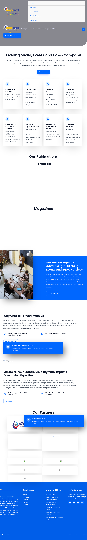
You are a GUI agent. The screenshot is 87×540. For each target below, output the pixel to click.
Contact (25, 505)
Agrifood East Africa (52, 497)
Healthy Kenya (50, 495)
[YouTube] (78, 502)
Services (25, 500)
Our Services (34, 12)
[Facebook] (69, 502)
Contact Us (33, 20)
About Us (33, 8)
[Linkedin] (82, 502)
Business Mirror (51, 502)
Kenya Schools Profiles (53, 512)
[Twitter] (74, 502)
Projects (25, 502)
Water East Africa (51, 500)
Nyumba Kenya (50, 505)
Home (32, 3)
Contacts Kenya (50, 515)
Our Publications (35, 16)
